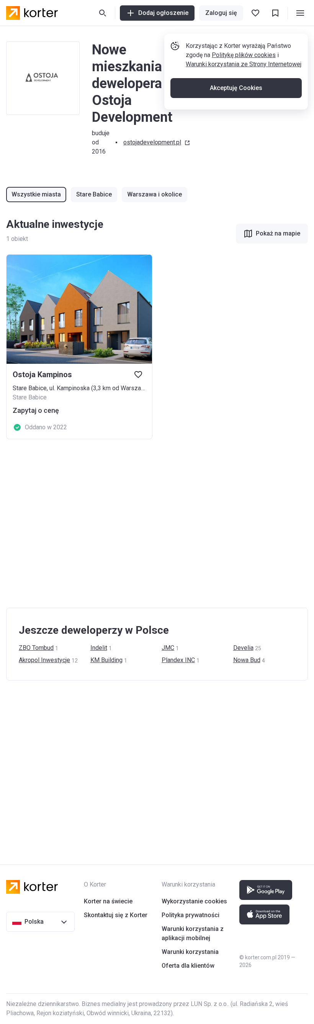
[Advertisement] (157, 523)
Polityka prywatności (190, 915)
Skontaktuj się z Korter (115, 915)
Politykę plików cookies (244, 55)
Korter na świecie (108, 901)
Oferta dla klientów (188, 965)
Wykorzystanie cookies (194, 901)
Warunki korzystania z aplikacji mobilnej (193, 933)
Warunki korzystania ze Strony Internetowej (243, 64)
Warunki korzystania (190, 951)
